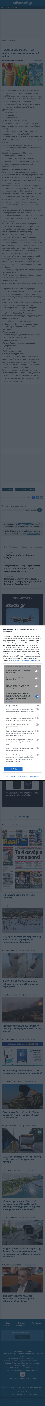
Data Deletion (10, 776)
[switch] (37, 671)
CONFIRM (13, 769)
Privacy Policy (34, 776)
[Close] (41, 630)
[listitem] (22, 667)
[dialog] (22, 703)
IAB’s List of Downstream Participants (25, 660)
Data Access (22, 776)
